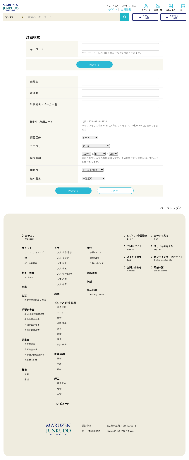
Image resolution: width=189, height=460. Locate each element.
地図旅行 (92, 272)
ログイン (111, 9)
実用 (89, 248)
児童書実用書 (31, 359)
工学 (59, 393)
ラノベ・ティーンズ (34, 252)
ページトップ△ (171, 208)
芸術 (24, 369)
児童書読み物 (31, 349)
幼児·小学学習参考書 (34, 313)
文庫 (24, 286)
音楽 (27, 373)
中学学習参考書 (32, 319)
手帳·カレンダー (98, 262)
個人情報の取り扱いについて (122, 425)
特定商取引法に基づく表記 (120, 431)
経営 (59, 317)
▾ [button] (22, 17)
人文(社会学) (63, 257)
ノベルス (29, 276)
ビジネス (61, 312)
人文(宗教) (62, 268)
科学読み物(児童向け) (35, 354)
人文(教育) (62, 284)
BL (26, 257)
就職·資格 (61, 323)
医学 (59, 358)
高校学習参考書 (32, 324)
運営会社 (86, 425)
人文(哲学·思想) (64, 252)
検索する (94, 64)
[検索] (124, 17)
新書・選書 (28, 272)
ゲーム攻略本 (31, 262)
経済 (59, 338)
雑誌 (89, 281)
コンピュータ (62, 403)
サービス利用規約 (91, 431)
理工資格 (61, 383)
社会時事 (61, 306)
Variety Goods (97, 294)
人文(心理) (62, 278)
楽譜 (27, 379)
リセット (115, 190)
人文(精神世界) (64, 273)
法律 (59, 328)
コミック (27, 248)
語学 (56, 294)
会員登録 (126, 9)
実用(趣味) (95, 257)
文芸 (24, 295)
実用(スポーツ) (97, 252)
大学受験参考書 (32, 329)
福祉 (59, 369)
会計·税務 (61, 344)
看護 (59, 363)
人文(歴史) (62, 262)
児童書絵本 (30, 343)
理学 (59, 388)
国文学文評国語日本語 (35, 299)
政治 (59, 333)
